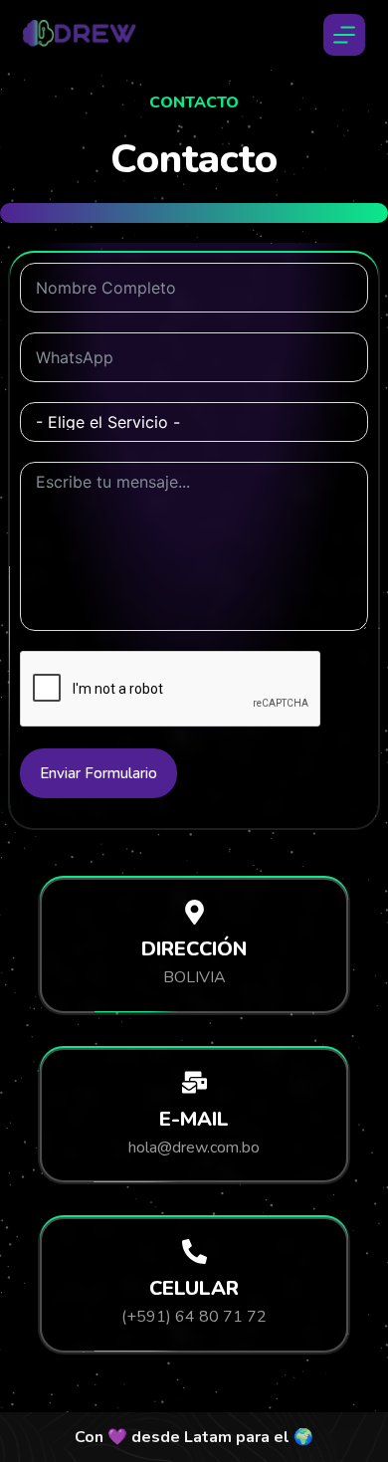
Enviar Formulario (98, 773)
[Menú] (344, 35)
